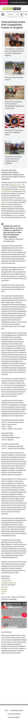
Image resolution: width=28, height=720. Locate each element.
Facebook (4, 589)
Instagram (4, 587)
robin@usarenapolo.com (8, 582)
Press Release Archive (16, 710)
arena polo (15, 215)
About (6, 710)
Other (3, 593)
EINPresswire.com (14, 185)
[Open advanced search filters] (21, 14)
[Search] (18, 14)
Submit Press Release (14, 714)
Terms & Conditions (14, 717)
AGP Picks (4, 2)
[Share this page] (26, 14)
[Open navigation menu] (2, 14)
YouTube (4, 591)
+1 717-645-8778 (6, 580)
